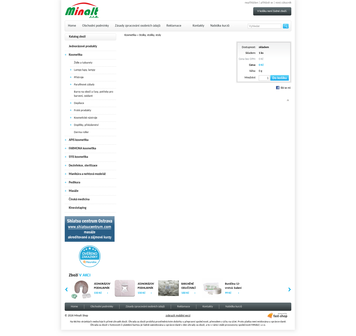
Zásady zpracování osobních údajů (137, 25)
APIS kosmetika (78, 140)
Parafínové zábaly (84, 84)
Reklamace (173, 25)
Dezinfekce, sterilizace (83, 165)
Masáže (73, 191)
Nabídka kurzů (219, 25)
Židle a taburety (83, 62)
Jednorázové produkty (83, 46)
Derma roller (81, 132)
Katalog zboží (77, 36)
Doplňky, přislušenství (86, 125)
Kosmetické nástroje (85, 117)
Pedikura (74, 182)
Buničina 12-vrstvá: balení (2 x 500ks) (233, 288)
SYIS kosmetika (78, 157)
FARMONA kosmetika (82, 148)
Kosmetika (75, 55)
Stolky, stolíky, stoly (150, 35)
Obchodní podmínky (95, 25)
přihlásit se (267, 2)
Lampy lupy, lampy (84, 70)
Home (72, 25)
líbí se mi (285, 88)
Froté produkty (82, 110)
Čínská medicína (79, 199)
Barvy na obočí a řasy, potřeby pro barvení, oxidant (93, 94)
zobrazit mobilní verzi (178, 315)
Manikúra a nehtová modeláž (87, 174)
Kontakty (198, 25)
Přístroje (79, 77)
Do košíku (279, 78)
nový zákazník (283, 2)
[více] (107, 293)
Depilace (79, 103)
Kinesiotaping (77, 208)
